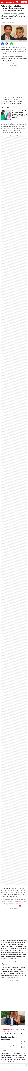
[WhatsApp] (12, 44)
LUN (20, 906)
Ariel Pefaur (6, 21)
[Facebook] (2, 44)
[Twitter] (7, 44)
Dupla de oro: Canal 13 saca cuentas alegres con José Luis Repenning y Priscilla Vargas (19, 114)
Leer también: (5, 1030)
